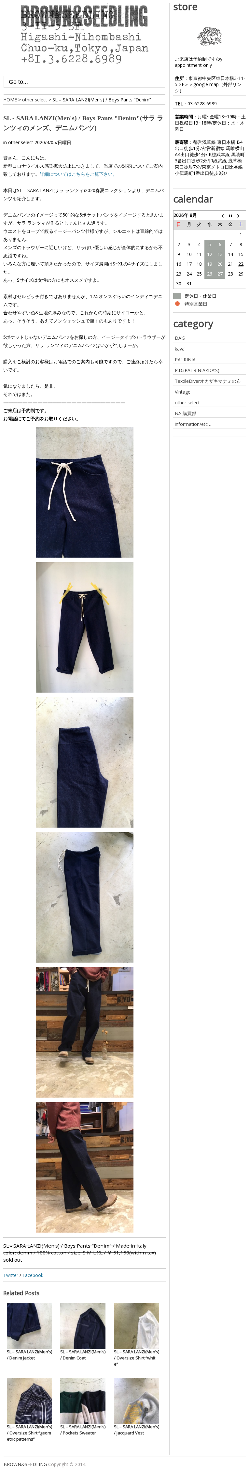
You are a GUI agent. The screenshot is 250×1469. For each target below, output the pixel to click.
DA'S (180, 338)
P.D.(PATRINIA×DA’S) (197, 370)
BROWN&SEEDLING (25, 1464)
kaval (180, 349)
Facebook (32, 1275)
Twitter (10, 1275)
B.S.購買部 (185, 413)
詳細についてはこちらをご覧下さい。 (78, 174)
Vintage (182, 392)
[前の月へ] (220, 215)
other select (20, 142)
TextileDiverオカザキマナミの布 (208, 381)
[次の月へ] (241, 215)
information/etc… (193, 424)
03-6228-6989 (202, 103)
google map (206, 84)
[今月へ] (230, 215)
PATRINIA (185, 359)
